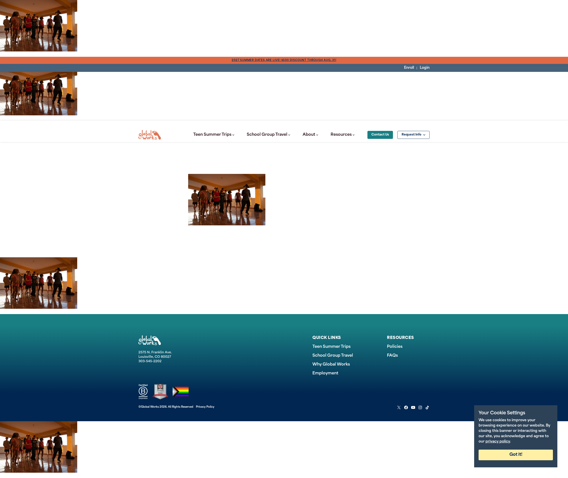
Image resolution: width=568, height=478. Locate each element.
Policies (394, 347)
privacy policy (497, 441)
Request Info (411, 134)
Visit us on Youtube (413, 407)
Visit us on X (399, 407)
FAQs (392, 356)
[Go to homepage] (149, 135)
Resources (341, 135)
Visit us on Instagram (420, 407)
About (309, 135)
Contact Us (380, 134)
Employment (325, 374)
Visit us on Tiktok (427, 407)
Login (425, 68)
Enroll (409, 68)
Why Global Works (331, 365)
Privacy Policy (205, 407)
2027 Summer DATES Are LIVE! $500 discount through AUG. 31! (284, 60)
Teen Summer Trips (212, 135)
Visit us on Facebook (406, 407)
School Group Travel (267, 135)
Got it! (515, 455)
